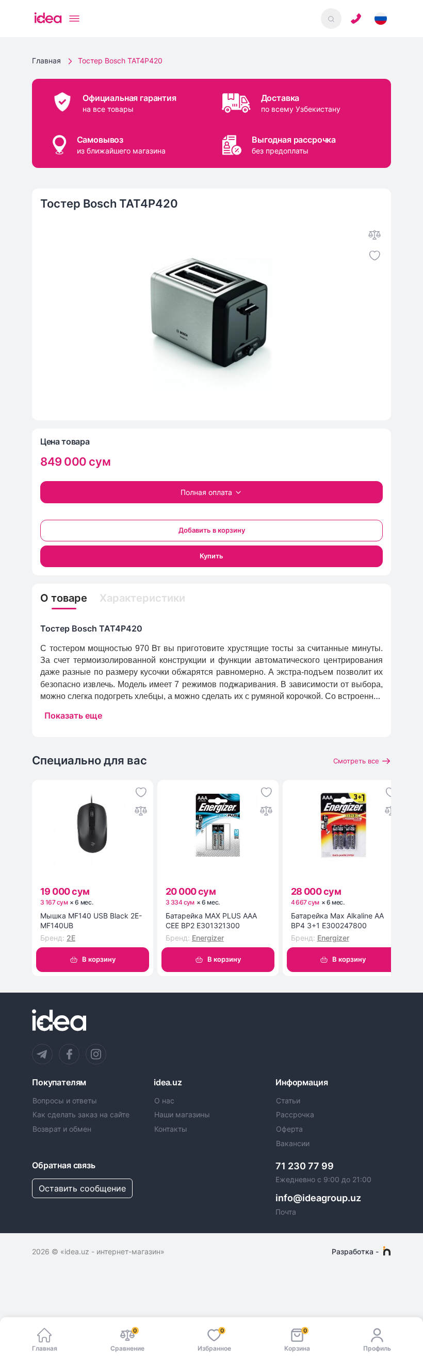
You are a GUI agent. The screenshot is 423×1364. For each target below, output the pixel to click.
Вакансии (293, 1143)
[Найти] (331, 18)
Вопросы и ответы (64, 1101)
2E (71, 937)
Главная (46, 60)
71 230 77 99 (304, 1166)
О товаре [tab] (63, 598)
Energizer (208, 937)
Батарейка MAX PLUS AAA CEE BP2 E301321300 (211, 920)
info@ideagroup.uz (318, 1197)
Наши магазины (182, 1115)
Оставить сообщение (82, 1188)
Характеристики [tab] (142, 598)
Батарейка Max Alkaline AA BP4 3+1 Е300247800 (337, 920)
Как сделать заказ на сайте (80, 1115)
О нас (164, 1101)
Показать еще (73, 715)
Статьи (288, 1101)
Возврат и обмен (61, 1129)
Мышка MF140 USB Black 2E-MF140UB (91, 920)
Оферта (289, 1129)
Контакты (170, 1129)
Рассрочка (295, 1115)
